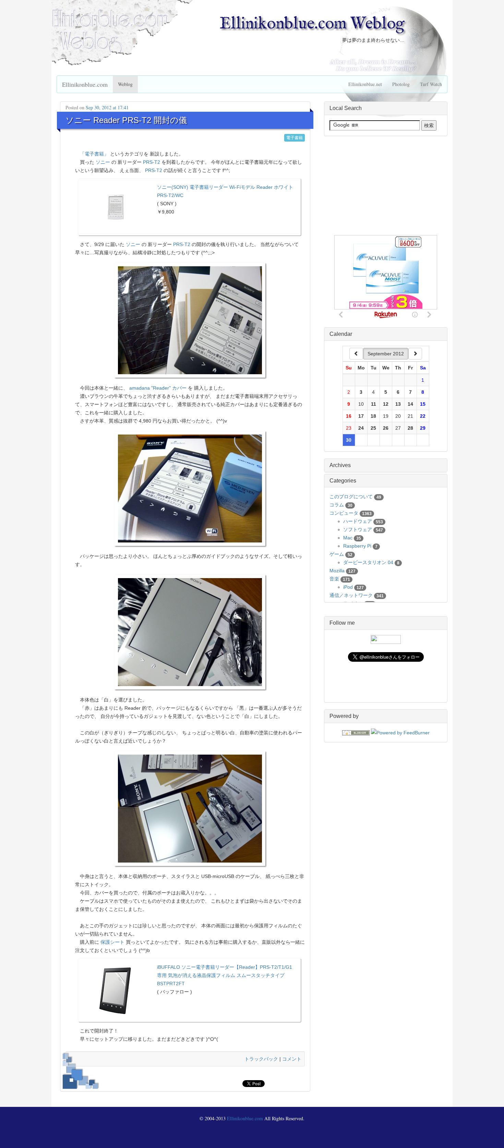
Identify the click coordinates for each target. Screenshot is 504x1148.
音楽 (334, 579)
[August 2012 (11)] (356, 353)
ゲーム (336, 554)
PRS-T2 (151, 162)
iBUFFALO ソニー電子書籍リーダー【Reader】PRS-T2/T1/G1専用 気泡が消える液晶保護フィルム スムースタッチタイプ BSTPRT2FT (224, 975)
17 (361, 416)
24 (361, 428)
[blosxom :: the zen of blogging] (356, 732)
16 (348, 416)
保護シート (112, 942)
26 (385, 428)
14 (410, 404)
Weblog (125, 84)
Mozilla (337, 570)
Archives (340, 465)
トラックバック (261, 1059)
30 (348, 440)
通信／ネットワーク (351, 595)
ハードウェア (357, 521)
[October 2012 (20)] (415, 353)
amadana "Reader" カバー (158, 388)
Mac (347, 537)
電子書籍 (294, 137)
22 (422, 416)
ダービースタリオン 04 (368, 562)
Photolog (401, 84)
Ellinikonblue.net (365, 84)
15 (422, 404)
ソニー (103, 162)
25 (373, 428)
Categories (342, 481)
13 (398, 404)
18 (373, 416)
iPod (348, 587)
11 (373, 404)
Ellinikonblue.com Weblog (312, 24)
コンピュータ (343, 513)
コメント (291, 1059)
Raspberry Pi (357, 546)
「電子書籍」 (94, 154)
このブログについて (351, 496)
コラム (336, 505)
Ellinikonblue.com (85, 84)
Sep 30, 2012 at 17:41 (107, 107)
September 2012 (386, 353)
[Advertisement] (385, 186)
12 (385, 404)
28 (410, 428)
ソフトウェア (357, 529)
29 (422, 428)
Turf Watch (431, 84)
